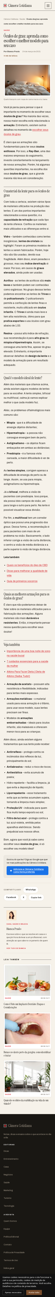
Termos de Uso (11, 1260)
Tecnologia (9, 1206)
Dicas (6, 1151)
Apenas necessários (13, 1292)
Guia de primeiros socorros (22, 581)
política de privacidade (25, 1286)
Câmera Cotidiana (11, 19)
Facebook (11, 897)
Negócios (8, 1174)
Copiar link (36, 897)
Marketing (8, 1190)
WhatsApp (31, 890)
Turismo (7, 1198)
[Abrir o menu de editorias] (48, 5)
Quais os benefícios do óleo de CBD (27, 565)
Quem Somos (10, 1221)
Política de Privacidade (14, 1252)
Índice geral (9, 1268)
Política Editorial (11, 1237)
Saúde (22, 19)
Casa (6, 1167)
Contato (8, 1244)
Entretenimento (11, 1159)
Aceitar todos (34, 1292)
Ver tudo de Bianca (16, 948)
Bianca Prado (13, 52)
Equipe (7, 1229)
